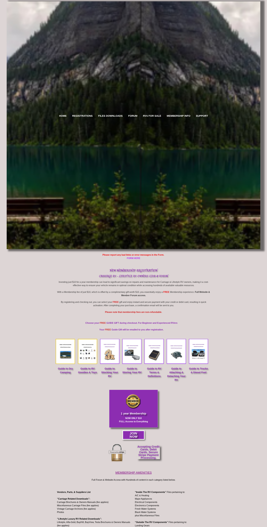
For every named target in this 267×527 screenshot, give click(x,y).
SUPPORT (202, 115)
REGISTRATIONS (82, 115)
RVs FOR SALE (152, 115)
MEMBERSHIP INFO (178, 115)
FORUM (132, 115)
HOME (63, 115)
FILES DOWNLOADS (110, 115)
